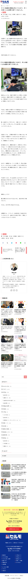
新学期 (14, 14)
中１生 (10, 14)
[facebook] (14, 290)
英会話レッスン (7, 432)
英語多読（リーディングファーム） (12, 420)
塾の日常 (6, 395)
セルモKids (6, 414)
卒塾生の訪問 (7, 406)
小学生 (5, 412)
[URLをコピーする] (25, 243)
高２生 (7, 16)
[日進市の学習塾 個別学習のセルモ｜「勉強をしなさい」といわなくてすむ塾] (5, 2)
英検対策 (6, 435)
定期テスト (6, 397)
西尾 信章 (14, 272)
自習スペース (19, 14)
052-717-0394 (19, 2)
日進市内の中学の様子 (9, 400)
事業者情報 (7, 575)
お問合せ (21, 575)
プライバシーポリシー (14, 575)
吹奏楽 (6, 409)
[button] (3, 243)
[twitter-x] (17, 290)
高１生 (3, 16)
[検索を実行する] (25, 376)
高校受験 (6, 403)
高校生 (24, 14)
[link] (11, 290)
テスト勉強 (5, 14)
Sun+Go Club (7, 386)
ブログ (4, 12)
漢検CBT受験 (7, 429)
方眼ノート (7, 423)
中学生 (6, 392)
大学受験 (6, 443)
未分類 (5, 426)
